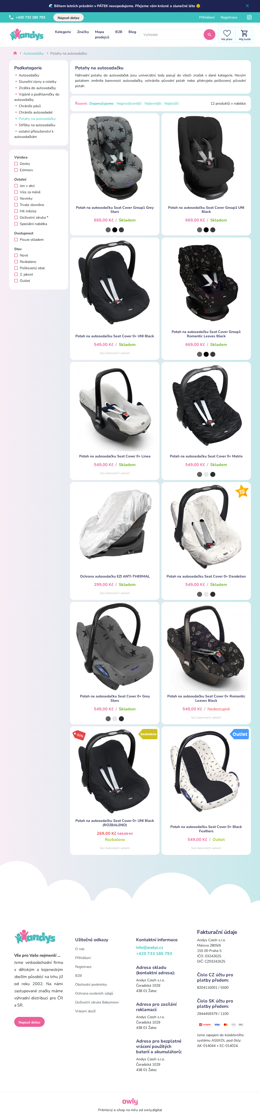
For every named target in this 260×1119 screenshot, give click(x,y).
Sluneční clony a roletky (37, 81)
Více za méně (30, 192)
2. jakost (26, 274)
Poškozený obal (32, 268)
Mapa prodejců (102, 34)
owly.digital (153, 1110)
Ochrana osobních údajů (94, 993)
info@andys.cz (149, 947)
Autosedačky (33, 53)
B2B (118, 31)
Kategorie (63, 31)
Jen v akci (27, 185)
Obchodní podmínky (91, 984)
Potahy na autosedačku (37, 118)
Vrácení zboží (85, 1011)
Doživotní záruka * (34, 217)
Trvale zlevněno (32, 204)
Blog (132, 31)
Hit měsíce (28, 211)
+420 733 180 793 (30, 17)
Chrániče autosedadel (35, 112)
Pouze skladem (32, 239)
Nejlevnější (152, 103)
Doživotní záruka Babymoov (97, 1002)
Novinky (26, 198)
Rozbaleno (28, 261)
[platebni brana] (221, 1024)
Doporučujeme (101, 103)
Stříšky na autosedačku (36, 125)
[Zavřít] (247, 6)
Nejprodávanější (129, 103)
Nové (24, 255)
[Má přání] (225, 34)
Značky (83, 31)
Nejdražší (171, 103)
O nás (80, 949)
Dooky (25, 163)
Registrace (229, 17)
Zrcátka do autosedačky (37, 88)
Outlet (25, 280)
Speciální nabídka (33, 223)
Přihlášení (207, 17)
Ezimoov (26, 170)
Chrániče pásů (29, 106)
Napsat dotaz (68, 17)
